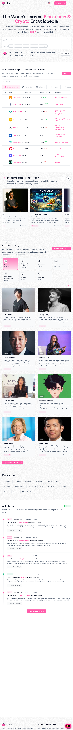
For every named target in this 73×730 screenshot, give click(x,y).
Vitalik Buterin (60, 104)
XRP (14, 127)
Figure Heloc (17, 155)
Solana (15, 492)
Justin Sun (58, 149)
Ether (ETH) (17, 104)
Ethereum (34, 46)
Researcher (32, 487)
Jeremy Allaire (60, 134)
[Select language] (50, 3)
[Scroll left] (63, 178)
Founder (7, 482)
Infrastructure (19, 487)
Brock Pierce (59, 112)
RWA (42, 487)
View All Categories (60, 248)
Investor (7, 487)
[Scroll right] (68, 178)
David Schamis (24, 595)
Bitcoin (26, 46)
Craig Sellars (59, 114)
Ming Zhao (23, 559)
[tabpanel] (36, 128)
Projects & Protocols (20, 574)
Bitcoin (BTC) (17, 98)
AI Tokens (18, 46)
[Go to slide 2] (68, 285)
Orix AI (23, 577)
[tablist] (36, 87)
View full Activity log (35, 611)
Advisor (49, 482)
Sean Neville (59, 136)
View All (65, 73)
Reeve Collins (59, 110)
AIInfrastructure (27, 492)
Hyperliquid (17, 162)
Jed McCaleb (59, 127)
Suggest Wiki (60, 3)
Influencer (63, 487)
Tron (14, 149)
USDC (15, 135)
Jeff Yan (57, 162)
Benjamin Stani (24, 541)
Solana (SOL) (17, 142)
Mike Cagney (59, 156)
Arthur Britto (59, 129)
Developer (38, 482)
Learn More (63, 54)
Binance (15, 120)
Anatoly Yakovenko (61, 142)
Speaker (28, 482)
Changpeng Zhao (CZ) (62, 119)
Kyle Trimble (23, 522)
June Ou (58, 154)
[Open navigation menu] (69, 3)
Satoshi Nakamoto (61, 98)
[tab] (11, 87)
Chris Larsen (59, 126)
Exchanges (43, 46)
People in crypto (17, 519)
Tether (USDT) (17, 112)
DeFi (11, 46)
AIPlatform (51, 487)
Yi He (57, 121)
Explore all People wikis (11, 463)
